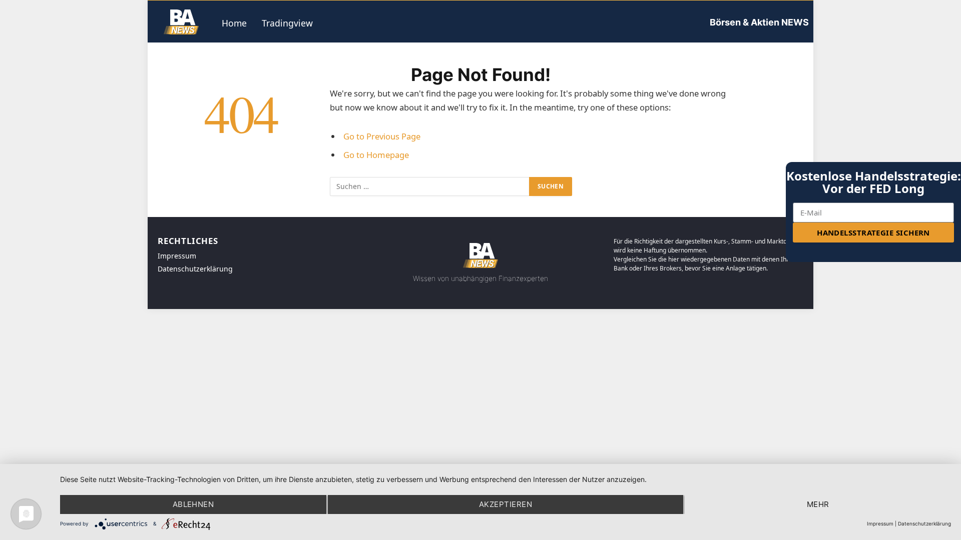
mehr (818, 504)
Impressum (880, 523)
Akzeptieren (505, 504)
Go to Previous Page (381, 136)
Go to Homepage (376, 154)
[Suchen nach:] (430, 186)
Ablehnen (193, 504)
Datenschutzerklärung (924, 523)
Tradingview (287, 23)
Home (234, 23)
